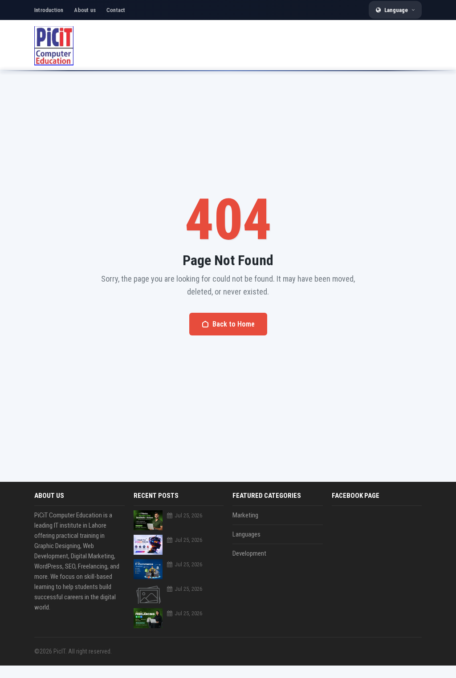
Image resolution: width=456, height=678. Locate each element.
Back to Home (233, 324)
